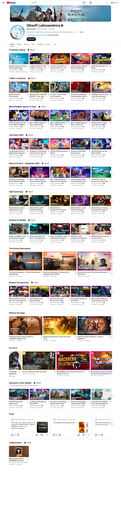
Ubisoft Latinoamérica (15, 70)
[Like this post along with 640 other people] (54, 434)
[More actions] (28, 66)
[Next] (112, 59)
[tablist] (60, 44)
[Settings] (107, 3)
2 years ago (30, 419)
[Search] (84, 3)
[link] (29, 427)
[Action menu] (47, 435)
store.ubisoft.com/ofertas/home (38, 35)
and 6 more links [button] (53, 35)
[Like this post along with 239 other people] (96, 434)
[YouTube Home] (11, 2)
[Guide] (3, 3)
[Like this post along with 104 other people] (12, 434)
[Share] (37, 435)
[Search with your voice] (90, 3)
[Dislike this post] (17, 434)
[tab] (12, 44)
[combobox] (56, 3)
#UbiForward (23, 426)
